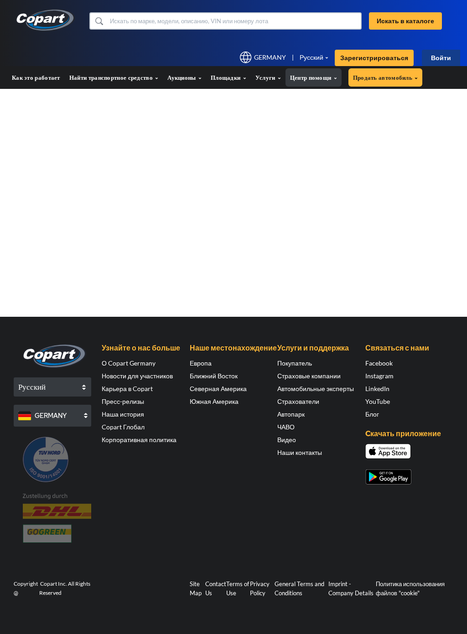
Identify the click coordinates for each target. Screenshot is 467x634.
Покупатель (294, 363)
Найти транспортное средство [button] (111, 77)
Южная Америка (214, 401)
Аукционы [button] (182, 77)
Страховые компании (309, 376)
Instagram (379, 376)
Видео (286, 439)
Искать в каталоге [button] (405, 21)
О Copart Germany (129, 363)
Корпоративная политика (139, 439)
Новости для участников (137, 376)
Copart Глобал (123, 427)
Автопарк (291, 414)
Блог (372, 414)
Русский (311, 57)
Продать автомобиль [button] (383, 77)
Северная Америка (218, 388)
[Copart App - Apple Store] (388, 451)
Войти (441, 58)
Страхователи (298, 401)
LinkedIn (377, 388)
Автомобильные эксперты (315, 388)
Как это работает (36, 77)
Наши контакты (299, 452)
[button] (98, 21)
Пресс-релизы (123, 401)
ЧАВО (286, 427)
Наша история (123, 414)
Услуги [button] (266, 77)
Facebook (379, 363)
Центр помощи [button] (311, 77)
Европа (201, 363)
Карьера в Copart (127, 388)
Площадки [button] (226, 77)
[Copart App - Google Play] (388, 477)
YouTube (377, 401)
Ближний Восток (214, 376)
